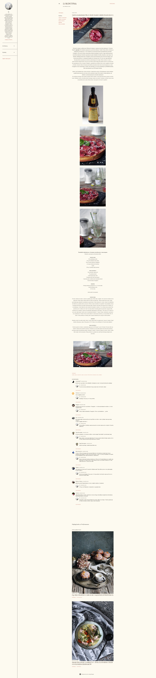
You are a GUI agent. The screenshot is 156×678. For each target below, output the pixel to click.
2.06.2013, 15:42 (85, 481)
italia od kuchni (79, 451)
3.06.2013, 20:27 (83, 472)
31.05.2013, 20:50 (80, 417)
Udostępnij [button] (61, 12)
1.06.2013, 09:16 (85, 432)
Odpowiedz (78, 390)
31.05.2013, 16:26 (84, 381)
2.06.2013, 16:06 (82, 493)
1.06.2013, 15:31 (83, 409)
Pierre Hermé (61, 20)
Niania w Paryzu (79, 481)
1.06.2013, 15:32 (83, 423)
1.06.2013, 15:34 (83, 436)
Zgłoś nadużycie (6, 58)
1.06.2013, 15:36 (83, 457)
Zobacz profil (8, 39)
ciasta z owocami (62, 19)
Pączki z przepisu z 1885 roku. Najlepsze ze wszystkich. (93, 595)
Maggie (77, 404)
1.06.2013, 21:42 (82, 467)
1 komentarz (79, 666)
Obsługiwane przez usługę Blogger (87, 674)
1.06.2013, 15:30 (83, 396)
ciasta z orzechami (62, 17)
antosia (77, 493)
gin (76, 417)
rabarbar (60, 22)
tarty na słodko (62, 24)
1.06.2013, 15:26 (83, 385)
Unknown (78, 393)
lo (79, 385)
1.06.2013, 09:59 (85, 451)
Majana (77, 467)
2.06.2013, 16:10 (89, 443)
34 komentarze (79, 597)
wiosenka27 (78, 381)
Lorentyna (70, 3)
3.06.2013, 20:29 (83, 485)
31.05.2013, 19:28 (82, 404)
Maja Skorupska (79, 432)
